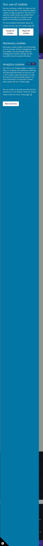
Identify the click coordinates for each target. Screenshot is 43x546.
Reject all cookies (26, 32)
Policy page (25, 94)
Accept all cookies (10, 32)
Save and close (11, 104)
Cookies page (26, 26)
